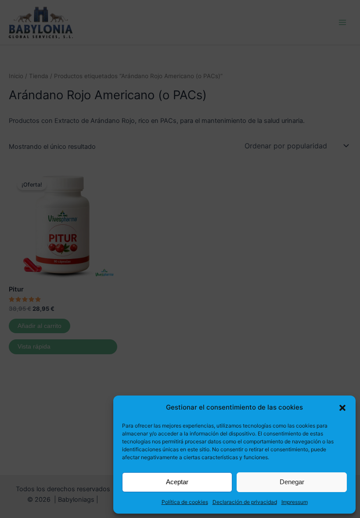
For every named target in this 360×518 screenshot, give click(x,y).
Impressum (294, 502)
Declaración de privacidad (244, 502)
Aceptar (177, 482)
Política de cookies (185, 502)
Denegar (292, 482)
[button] (342, 407)
